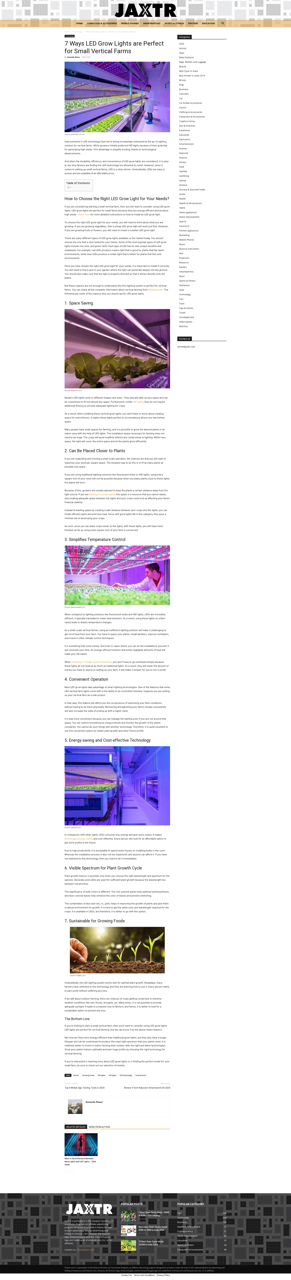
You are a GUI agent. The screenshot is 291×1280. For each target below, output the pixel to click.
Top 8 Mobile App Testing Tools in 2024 (84, 1087)
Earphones (184, 130)
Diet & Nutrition (187, 125)
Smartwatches (151, 23)
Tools (181, 303)
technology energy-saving (79, 838)
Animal (182, 48)
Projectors (184, 257)
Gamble (183, 171)
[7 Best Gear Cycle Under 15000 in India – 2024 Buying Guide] (128, 1216)
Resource (184, 262)
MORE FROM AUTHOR (99, 1127)
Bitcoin (182, 80)
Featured (183, 153)
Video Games (185, 321)
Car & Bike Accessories (190, 103)
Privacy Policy (163, 1275)
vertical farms (140, 1075)
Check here (83, 214)
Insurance (184, 226)
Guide (182, 194)
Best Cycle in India (188, 71)
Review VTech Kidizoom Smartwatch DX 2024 (147, 1087)
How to (182, 221)
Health (182, 198)
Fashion (183, 148)
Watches (183, 326)
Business (183, 89)
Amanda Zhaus (73, 57)
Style (181, 289)
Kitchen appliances (189, 230)
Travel (182, 312)
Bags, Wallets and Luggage (192, 61)
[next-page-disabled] (71, 1171)
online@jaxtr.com (85, 1249)
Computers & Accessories (102, 23)
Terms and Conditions (144, 1275)
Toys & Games (186, 308)
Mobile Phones (130, 23)
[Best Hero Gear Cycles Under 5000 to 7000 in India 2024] (128, 1230)
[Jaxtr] (145, 10)
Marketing (184, 235)
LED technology (126, 1075)
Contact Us (126, 1275)
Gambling (184, 175)
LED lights (112, 1075)
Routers (193, 23)
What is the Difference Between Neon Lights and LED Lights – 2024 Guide (80, 1161)
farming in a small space (102, 494)
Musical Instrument (189, 248)
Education (208, 23)
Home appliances (188, 212)
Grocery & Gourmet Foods (192, 189)
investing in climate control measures (91, 662)
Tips (181, 299)
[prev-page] (66, 1171)
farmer (76, 1075)
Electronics (184, 139)
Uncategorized (186, 317)
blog (181, 84)
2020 (181, 43)
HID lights (137, 401)
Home (79, 23)
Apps (181, 52)
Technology (77, 31)
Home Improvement (189, 216)
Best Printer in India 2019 (192, 75)
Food (181, 166)
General (183, 185)
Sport (182, 276)
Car (181, 98)
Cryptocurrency (187, 121)
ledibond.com (155, 289)
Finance (183, 157)
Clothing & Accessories (190, 112)
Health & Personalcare (190, 203)
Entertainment (186, 144)
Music (182, 244)
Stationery (184, 285)
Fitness (182, 162)
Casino (182, 107)
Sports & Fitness (174, 23)
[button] (222, 23)
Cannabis (184, 93)
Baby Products (186, 57)
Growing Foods (88, 1075)
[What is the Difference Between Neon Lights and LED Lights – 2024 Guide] (81, 1144)
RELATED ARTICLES (75, 1127)
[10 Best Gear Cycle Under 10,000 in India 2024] (128, 1245)
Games (182, 180)
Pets (181, 253)
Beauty (182, 66)
